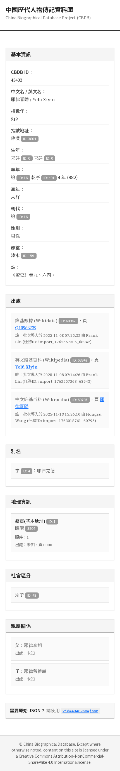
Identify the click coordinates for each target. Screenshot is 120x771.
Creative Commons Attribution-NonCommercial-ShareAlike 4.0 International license (62, 759)
